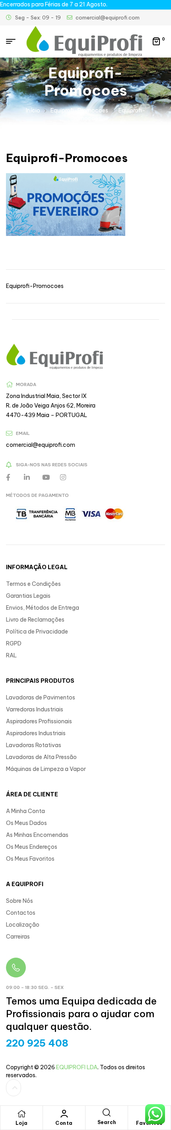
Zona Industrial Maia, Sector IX (46, 396)
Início (33, 110)
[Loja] (21, 1114)
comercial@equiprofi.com (40, 444)
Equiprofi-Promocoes (79, 110)
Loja (22, 1123)
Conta (64, 1123)
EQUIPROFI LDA (76, 1067)
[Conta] (64, 1114)
